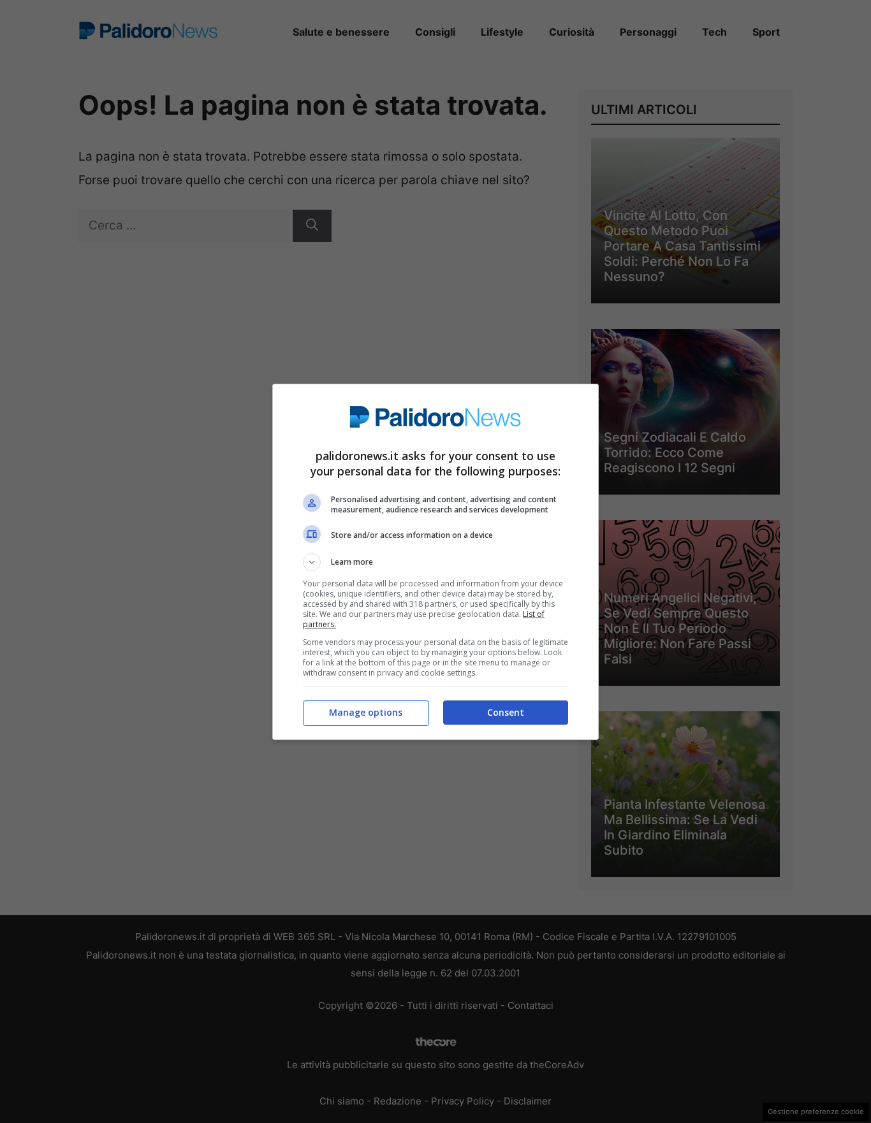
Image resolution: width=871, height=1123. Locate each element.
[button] (435, 562)
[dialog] (435, 562)
